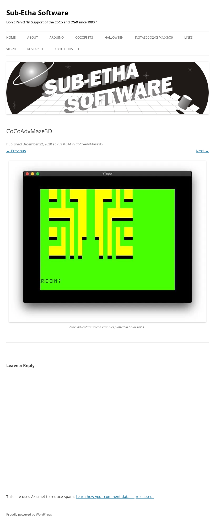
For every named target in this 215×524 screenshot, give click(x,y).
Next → (202, 150)
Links (188, 37)
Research (35, 49)
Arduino (57, 37)
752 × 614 (64, 144)
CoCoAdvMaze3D (89, 144)
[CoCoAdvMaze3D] (107, 241)
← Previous (16, 150)
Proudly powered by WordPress (29, 514)
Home (11, 37)
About (32, 37)
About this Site (67, 49)
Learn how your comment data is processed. (115, 496)
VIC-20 (11, 49)
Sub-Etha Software (37, 12)
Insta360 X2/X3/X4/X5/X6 (154, 37)
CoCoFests (84, 37)
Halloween (114, 37)
